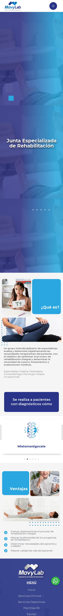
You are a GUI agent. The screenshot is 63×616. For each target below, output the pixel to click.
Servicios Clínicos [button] (29, 595)
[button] (24, 459)
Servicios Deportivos (31, 601)
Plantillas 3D (31, 607)
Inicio (31, 589)
